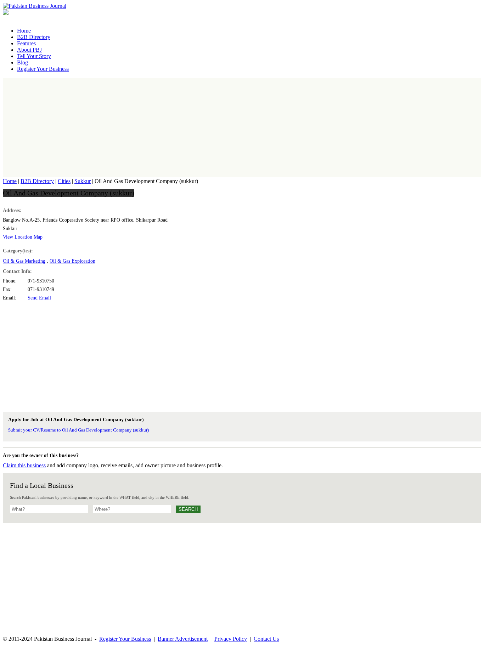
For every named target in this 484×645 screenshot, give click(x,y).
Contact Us (266, 639)
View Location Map (23, 237)
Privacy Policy (230, 639)
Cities (64, 181)
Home (10, 181)
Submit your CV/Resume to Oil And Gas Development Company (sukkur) (78, 430)
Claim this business (24, 465)
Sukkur (82, 181)
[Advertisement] (242, 127)
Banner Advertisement (183, 639)
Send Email (39, 298)
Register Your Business (125, 639)
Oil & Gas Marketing (24, 261)
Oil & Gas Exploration (72, 261)
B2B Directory (37, 181)
